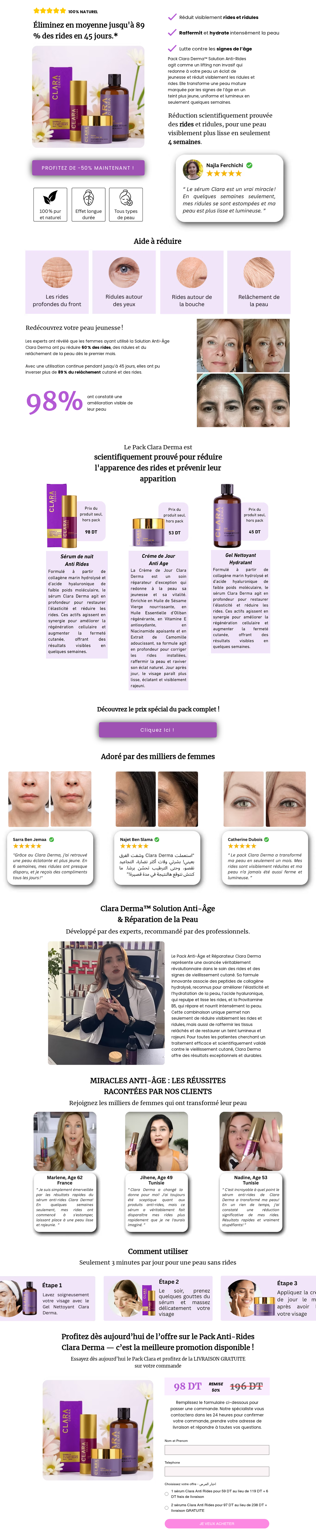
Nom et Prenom (176, 1441)
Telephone (172, 1462)
